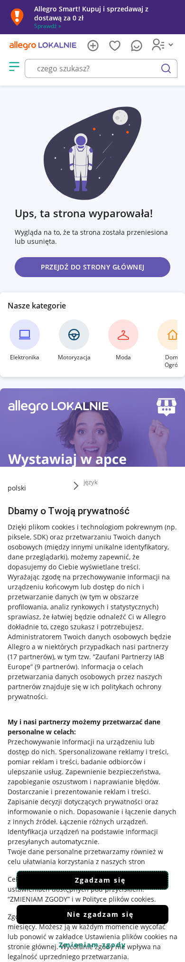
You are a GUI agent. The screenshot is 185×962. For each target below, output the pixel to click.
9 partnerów (56, 666)
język (90, 482)
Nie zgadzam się (100, 914)
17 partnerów (30, 656)
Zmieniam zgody (92, 944)
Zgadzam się (100, 880)
